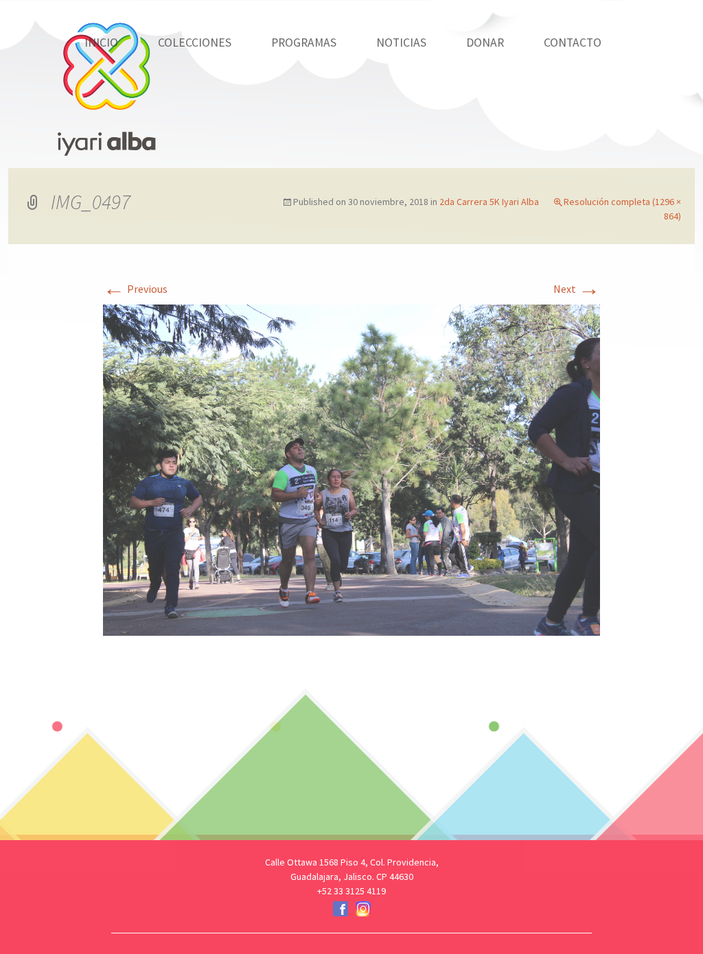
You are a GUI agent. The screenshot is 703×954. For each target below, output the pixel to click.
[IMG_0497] (351, 468)
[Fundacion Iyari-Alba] (106, 79)
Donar (485, 42)
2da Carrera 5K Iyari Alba (489, 201)
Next (576, 289)
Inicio (101, 42)
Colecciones (194, 42)
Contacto (572, 42)
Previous (135, 289)
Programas (303, 42)
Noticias (401, 42)
